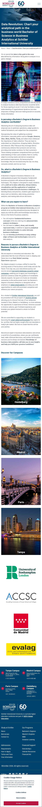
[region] (21, 791)
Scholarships (26, 749)
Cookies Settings (21, 792)
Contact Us (5, 737)
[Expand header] (39, 3)
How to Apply (6, 752)
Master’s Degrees (28, 734)
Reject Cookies (21, 798)
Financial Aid (26, 754)
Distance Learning (28, 740)
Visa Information (7, 757)
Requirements (6, 749)
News (3, 731)
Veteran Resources (29, 752)
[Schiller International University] (13, 4)
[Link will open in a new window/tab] (10, 774)
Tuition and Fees (7, 754)
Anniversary (5, 734)
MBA (23, 737)
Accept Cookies (21, 803)
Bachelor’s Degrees (29, 731)
